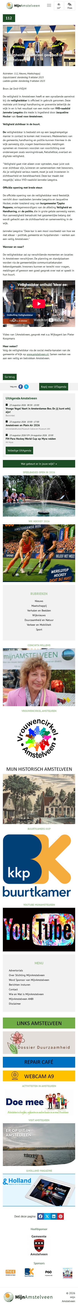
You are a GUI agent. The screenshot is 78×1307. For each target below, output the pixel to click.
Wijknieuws (39, 615)
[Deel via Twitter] (47, 1216)
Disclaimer (15, 1003)
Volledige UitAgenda (19, 450)
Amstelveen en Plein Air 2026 (23, 425)
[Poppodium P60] (31, 1273)
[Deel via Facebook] (40, 1216)
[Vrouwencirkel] (69, 1272)
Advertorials (16, 970)
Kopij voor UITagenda (53, 386)
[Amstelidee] (50, 1273)
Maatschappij (33, 73)
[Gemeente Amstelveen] (39, 1245)
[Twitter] (26, 386)
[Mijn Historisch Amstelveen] (39, 795)
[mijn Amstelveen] (22, 5)
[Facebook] (20, 386)
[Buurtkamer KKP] (12, 1272)
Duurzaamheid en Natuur (39, 620)
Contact (13, 989)
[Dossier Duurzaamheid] (39, 1042)
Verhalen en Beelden (39, 610)
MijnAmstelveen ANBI (21, 999)
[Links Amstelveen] (39, 1023)
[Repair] (39, 1062)
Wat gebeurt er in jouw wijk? (38, 463)
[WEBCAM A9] (39, 1075)
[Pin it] (60, 1216)
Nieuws (22, 73)
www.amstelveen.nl (38, 354)
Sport (39, 629)
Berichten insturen (19, 984)
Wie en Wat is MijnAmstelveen (26, 994)
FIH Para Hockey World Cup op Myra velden (31, 438)
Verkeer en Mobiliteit (39, 624)
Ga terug (10, 377)
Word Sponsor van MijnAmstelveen (29, 980)
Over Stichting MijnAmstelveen (27, 975)
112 (16, 73)
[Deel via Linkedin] (54, 1216)
